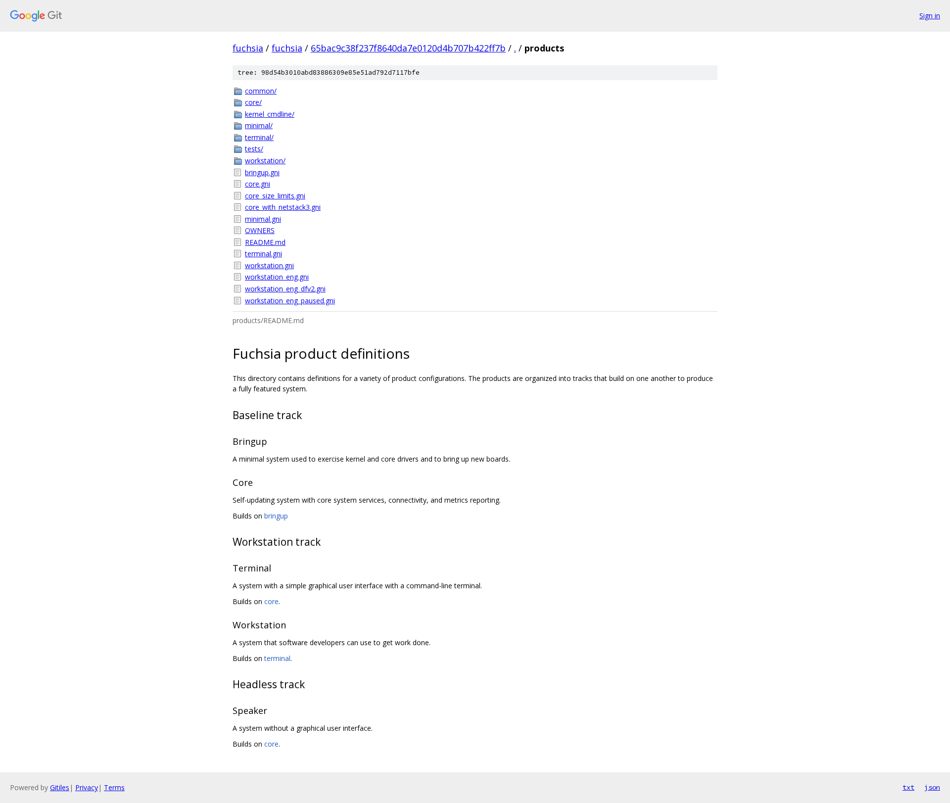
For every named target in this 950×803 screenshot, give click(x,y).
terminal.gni (263, 253)
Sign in (929, 15)
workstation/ (265, 160)
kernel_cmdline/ (269, 114)
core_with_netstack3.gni (283, 207)
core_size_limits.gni (275, 195)
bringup (276, 515)
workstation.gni (269, 265)
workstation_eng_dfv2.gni (285, 288)
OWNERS (260, 230)
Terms (114, 787)
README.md (265, 242)
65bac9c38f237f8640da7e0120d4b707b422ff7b (408, 48)
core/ (253, 102)
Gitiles (59, 787)
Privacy (86, 787)
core (271, 601)
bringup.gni (262, 172)
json (932, 787)
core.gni (257, 184)
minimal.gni (263, 219)
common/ (261, 90)
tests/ (254, 148)
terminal (277, 658)
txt (908, 787)
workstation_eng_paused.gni (290, 300)
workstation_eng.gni (277, 277)
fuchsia (248, 48)
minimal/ (259, 125)
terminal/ (259, 137)
